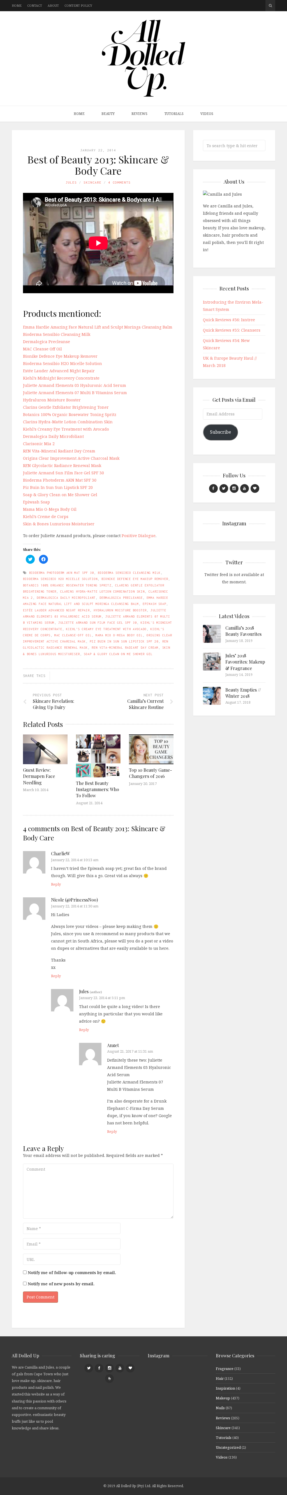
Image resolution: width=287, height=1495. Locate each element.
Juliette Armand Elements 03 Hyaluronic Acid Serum (74, 385)
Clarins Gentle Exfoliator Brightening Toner (66, 407)
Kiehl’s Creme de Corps (45, 516)
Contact (34, 5)
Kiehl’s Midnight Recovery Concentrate (61, 378)
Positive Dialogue (139, 535)
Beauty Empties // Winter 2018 (243, 693)
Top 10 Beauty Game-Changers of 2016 (150, 773)
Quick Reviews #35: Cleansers (231, 330)
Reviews (139, 113)
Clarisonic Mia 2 (39, 443)
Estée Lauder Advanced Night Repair (59, 370)
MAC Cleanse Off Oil (42, 349)
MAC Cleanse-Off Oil (73, 635)
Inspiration (225, 1388)
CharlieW (60, 853)
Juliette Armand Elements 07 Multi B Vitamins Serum (75, 392)
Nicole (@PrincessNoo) (74, 900)
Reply (56, 884)
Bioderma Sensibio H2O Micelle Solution (62, 363)
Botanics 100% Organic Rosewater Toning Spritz (69, 414)
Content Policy (78, 5)
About (53, 5)
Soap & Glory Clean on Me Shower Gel (60, 494)
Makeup (223, 1398)
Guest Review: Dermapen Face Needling (39, 776)
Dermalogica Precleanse (46, 341)
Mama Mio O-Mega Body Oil (50, 509)
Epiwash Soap (36, 502)
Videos (206, 113)
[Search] (270, 5)
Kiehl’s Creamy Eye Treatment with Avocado (66, 429)
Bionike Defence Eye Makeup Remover (60, 356)
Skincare (92, 182)
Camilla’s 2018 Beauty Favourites (243, 631)
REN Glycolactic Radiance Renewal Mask (62, 465)
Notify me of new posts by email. (61, 1283)
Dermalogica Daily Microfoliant (53, 436)
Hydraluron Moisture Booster (52, 400)
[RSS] (109, 1378)
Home (17, 5)
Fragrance (224, 1368)
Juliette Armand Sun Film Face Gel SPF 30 (63, 472)
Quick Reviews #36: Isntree (229, 319)
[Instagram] (234, 488)
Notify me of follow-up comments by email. (72, 1272)
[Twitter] (223, 488)
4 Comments (119, 182)
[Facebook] (213, 488)
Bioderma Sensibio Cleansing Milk (56, 334)
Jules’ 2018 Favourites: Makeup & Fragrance (245, 662)
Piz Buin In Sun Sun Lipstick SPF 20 (58, 487)
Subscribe (220, 432)
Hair (220, 1378)
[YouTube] (244, 488)
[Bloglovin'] (255, 488)
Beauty (108, 113)
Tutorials (174, 113)
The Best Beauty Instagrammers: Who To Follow (97, 789)
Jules (71, 182)
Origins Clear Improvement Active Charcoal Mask (71, 458)
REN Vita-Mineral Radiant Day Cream (59, 451)
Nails (220, 1407)
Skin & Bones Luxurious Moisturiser (58, 523)
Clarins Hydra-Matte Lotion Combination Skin (68, 421)
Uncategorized (228, 1447)
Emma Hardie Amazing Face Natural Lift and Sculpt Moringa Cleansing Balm (97, 327)
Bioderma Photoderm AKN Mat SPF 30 (59, 480)
